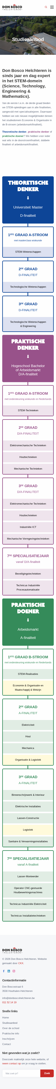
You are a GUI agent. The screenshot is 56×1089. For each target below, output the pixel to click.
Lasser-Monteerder (28, 876)
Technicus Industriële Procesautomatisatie (28, 587)
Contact (6, 1044)
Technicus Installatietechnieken (28, 915)
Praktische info (10, 1033)
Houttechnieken (28, 457)
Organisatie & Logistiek (28, 759)
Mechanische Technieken (28, 468)
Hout (28, 736)
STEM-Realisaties (28, 674)
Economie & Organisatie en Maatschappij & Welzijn (28, 687)
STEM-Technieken (28, 410)
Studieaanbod (9, 1023)
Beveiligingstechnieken (28, 573)
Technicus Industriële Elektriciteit (28, 904)
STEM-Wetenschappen (28, 251)
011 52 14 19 (9, 1002)
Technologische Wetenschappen (28, 286)
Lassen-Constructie (28, 818)
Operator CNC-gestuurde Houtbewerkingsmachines (28, 890)
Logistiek (28, 829)
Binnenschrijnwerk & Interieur (28, 795)
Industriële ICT (28, 527)
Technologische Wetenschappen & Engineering (28, 324)
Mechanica (28, 748)
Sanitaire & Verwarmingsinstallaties (28, 841)
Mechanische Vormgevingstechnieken (28, 538)
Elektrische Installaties (28, 806)
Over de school (10, 1028)
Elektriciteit (28, 725)
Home (5, 1017)
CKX (20, 963)
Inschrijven (8, 1038)
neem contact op (11, 1063)
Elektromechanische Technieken (28, 445)
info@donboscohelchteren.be (18, 998)
